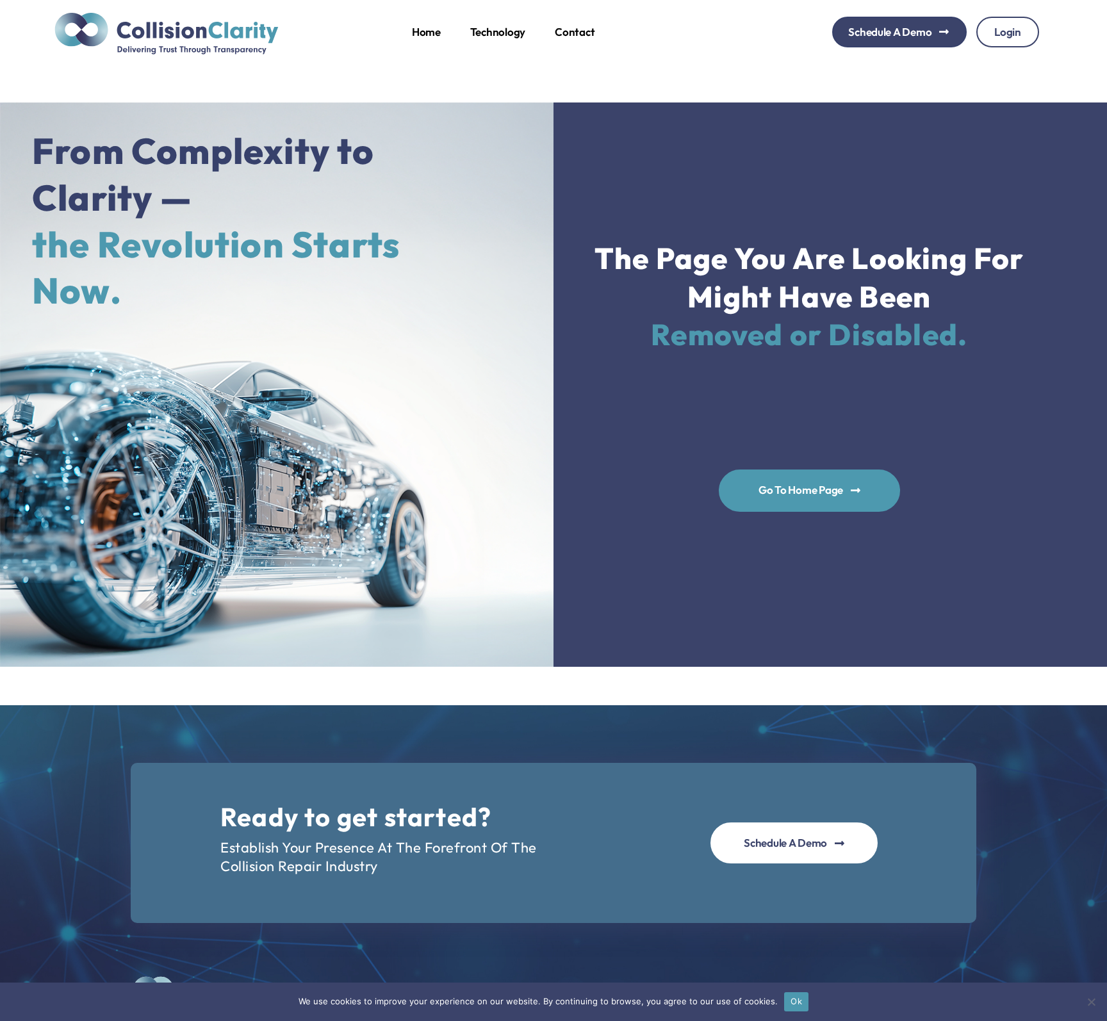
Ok (796, 1001)
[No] (1091, 1001)
